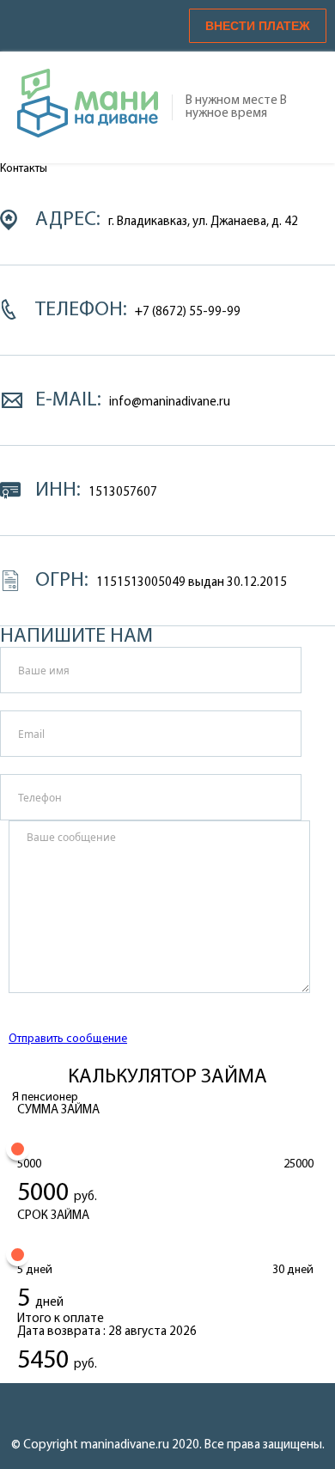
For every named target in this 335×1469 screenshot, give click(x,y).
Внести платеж (257, 26)
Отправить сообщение (68, 1039)
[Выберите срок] (17, 1254)
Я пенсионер (45, 1097)
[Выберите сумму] (17, 1149)
